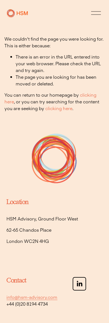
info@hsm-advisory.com (31, 297)
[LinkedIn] (79, 284)
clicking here (58, 108)
